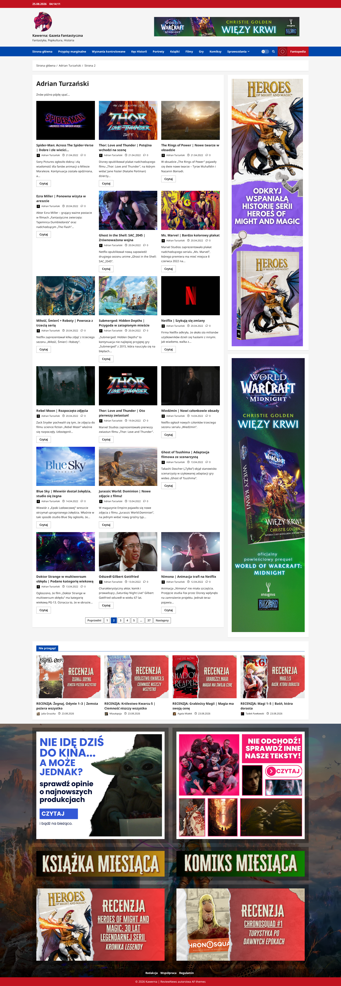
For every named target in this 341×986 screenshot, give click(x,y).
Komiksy (215, 51)
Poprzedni (94, 620)
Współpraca (168, 973)
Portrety (158, 51)
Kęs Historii (139, 51)
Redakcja (151, 973)
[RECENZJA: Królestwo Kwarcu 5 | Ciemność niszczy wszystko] (136, 676)
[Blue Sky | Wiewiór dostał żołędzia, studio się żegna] (65, 466)
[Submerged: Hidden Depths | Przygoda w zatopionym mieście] (128, 295)
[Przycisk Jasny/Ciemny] (265, 52)
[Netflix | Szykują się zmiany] (190, 295)
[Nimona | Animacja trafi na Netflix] (190, 551)
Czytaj (45, 184)
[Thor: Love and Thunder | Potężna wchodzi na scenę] (128, 120)
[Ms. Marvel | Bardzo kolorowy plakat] (190, 210)
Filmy (189, 51)
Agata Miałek (184, 713)
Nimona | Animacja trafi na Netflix (188, 576)
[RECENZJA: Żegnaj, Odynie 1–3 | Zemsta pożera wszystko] (68, 676)
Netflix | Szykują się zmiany (183, 320)
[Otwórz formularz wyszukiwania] (273, 51)
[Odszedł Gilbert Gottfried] (128, 551)
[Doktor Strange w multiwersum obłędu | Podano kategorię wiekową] (65, 551)
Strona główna (42, 51)
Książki (175, 51)
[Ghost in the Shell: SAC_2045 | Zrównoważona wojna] (128, 210)
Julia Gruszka (48, 713)
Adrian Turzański (50, 155)
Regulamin (186, 973)
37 (149, 620)
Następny (162, 620)
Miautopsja (115, 713)
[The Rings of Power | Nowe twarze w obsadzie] (190, 120)
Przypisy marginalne (72, 51)
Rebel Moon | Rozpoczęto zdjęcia (62, 410)
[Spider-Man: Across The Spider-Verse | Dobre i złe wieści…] (65, 120)
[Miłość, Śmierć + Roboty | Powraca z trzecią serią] (65, 295)
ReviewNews (168, 981)
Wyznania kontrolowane (108, 51)
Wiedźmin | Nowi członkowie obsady (190, 410)
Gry (201, 51)
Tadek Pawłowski (254, 713)
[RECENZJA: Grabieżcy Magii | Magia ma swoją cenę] (204, 676)
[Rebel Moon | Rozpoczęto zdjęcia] (65, 385)
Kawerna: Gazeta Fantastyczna (57, 35)
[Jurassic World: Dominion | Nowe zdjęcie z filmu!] (128, 466)
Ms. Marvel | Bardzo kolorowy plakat (190, 235)
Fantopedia (298, 51)
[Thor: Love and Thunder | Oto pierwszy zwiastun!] (128, 385)
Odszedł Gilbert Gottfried (119, 576)
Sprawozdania (236, 51)
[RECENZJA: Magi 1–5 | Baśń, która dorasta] (273, 676)
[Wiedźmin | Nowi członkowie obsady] (190, 385)
